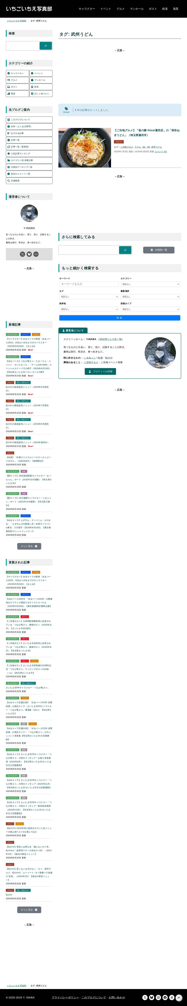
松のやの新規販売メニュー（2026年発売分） (28, 442)
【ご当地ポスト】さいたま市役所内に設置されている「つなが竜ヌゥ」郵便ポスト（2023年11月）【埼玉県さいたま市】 (29, 647)
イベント (25, 334)
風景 (24, 724)
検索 (120, 318)
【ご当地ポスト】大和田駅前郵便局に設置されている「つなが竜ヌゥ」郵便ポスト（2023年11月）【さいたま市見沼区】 (29, 625)
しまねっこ (90, 358)
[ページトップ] (179, 998)
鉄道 (24, 471)
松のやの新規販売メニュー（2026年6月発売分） (27, 389)
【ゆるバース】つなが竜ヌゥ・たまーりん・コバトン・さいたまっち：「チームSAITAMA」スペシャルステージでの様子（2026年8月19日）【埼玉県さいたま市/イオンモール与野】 (29, 366)
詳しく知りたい (23, 382)
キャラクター (12, 334)
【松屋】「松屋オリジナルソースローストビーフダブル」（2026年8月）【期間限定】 (28, 459)
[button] (158, 250)
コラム (36, 334)
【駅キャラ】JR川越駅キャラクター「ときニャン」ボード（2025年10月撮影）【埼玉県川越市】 (28, 501)
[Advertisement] (119, 77)
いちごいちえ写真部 (16, 21)
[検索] (125, 250)
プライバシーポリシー (65, 997)
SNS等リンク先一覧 (110, 339)
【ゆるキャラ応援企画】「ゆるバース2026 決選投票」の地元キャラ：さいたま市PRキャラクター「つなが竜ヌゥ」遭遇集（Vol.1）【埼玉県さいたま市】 (29, 708)
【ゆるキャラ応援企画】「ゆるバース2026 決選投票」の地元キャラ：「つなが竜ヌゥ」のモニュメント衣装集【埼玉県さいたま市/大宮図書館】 (29, 734)
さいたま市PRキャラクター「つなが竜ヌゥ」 (28, 687)
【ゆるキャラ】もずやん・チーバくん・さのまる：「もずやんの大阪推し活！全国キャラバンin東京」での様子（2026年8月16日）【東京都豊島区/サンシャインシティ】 (28, 525)
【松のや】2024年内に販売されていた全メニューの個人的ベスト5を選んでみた (29, 830)
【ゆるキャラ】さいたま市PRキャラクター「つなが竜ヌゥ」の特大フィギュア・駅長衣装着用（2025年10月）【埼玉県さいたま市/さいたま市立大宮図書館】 (29, 808)
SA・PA (146, 147)
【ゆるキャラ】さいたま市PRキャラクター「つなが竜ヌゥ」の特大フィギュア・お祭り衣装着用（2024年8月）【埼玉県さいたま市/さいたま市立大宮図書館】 (29, 759)
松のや (108, 358)
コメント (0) (161, 151)
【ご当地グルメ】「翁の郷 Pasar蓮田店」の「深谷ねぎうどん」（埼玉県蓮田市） (147, 132)
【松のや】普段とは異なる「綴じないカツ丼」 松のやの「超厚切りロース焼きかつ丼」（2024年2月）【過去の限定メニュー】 (29, 850)
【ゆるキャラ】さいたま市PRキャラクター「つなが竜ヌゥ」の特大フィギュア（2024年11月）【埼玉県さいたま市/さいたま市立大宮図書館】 (29, 784)
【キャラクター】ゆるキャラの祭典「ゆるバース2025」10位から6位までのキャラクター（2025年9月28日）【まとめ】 (28, 342)
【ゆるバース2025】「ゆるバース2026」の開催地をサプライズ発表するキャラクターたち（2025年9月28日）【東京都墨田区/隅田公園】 (29, 602)
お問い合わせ (117, 997)
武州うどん (156, 147)
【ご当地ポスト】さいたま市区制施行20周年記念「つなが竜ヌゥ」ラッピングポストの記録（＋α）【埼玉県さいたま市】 (28, 669)
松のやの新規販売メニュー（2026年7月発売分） (27, 407)
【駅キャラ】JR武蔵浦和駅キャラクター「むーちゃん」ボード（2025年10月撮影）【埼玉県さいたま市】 (29, 479)
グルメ (119, 142)
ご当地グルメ (126, 147)
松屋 (100, 358)
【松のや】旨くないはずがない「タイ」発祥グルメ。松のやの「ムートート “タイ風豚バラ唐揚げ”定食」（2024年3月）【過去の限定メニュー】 (29, 874)
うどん (138, 147)
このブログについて (94, 997)
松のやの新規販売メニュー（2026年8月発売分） (27, 426)
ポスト (24, 617)
